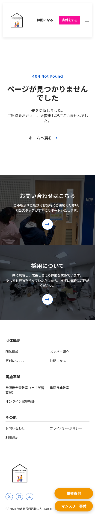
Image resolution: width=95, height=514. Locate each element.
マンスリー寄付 (73, 506)
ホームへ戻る (40, 138)
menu (86, 20)
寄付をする (69, 20)
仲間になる (45, 20)
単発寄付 (74, 493)
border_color (29, 496)
